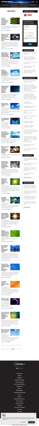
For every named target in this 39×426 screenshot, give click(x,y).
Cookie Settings (23, 422)
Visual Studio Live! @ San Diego (30, 80)
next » (11, 350)
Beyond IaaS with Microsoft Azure (5, 105)
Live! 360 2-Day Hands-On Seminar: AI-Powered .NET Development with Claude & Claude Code (30, 131)
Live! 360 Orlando (27, 102)
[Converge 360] (19, 364)
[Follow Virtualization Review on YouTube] (33, 1)
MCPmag (19, 388)
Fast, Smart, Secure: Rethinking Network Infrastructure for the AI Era (30, 203)
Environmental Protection (19, 384)
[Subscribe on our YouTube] (27, 16)
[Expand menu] (37, 2)
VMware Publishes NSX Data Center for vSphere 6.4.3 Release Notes (5, 233)
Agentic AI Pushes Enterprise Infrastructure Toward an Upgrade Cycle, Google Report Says (30, 58)
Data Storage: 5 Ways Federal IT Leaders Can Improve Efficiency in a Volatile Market (30, 169)
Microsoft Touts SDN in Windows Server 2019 (5, 331)
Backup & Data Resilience (24, 6)
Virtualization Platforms (15, 6)
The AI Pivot (19, 409)
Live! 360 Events (19, 386)
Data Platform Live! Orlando (29, 121)
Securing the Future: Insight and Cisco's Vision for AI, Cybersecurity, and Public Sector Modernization (30, 186)
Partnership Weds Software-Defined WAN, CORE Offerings (5, 54)
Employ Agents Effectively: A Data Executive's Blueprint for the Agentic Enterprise (30, 159)
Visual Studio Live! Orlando (29, 125)
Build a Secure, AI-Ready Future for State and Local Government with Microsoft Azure (30, 192)
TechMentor (19, 405)
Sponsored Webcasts (28, 182)
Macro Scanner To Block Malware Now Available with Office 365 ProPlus (5, 150)
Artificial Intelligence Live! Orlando (30, 106)
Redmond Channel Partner (19, 398)
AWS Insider (19, 377)
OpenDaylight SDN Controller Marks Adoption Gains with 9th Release (5, 216)
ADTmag (19, 375)
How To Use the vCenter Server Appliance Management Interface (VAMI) (5, 315)
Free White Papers (27, 155)
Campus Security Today (19, 379)
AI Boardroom (19, 373)
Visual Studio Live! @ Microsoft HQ (30, 148)
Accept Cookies (31, 422)
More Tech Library (27, 177)
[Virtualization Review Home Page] (7, 2)
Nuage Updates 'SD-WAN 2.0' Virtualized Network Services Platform (5, 89)
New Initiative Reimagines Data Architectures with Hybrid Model (4, 249)
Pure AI (19, 394)
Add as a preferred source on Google (22, 2)
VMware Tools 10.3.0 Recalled (5, 299)
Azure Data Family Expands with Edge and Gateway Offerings (5, 134)
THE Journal (19, 411)
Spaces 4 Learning (19, 403)
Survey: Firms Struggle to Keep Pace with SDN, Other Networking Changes (5, 267)
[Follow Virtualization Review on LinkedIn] (27, 2)
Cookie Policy (5, 419)
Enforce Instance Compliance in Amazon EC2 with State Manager (4, 21)
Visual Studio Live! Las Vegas (29, 144)
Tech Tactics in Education (19, 407)
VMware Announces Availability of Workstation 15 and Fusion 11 (5, 73)
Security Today (19, 401)
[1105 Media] (19, 368)
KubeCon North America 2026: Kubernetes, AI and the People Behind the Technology (29, 71)
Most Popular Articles (28, 50)
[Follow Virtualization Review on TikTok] (30, 2)
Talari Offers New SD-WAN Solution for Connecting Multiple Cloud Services (4, 165)
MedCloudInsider (19, 390)
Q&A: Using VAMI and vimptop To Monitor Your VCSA (4, 181)
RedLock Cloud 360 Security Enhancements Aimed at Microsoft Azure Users (5, 37)
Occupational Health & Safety (19, 392)
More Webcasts (27, 207)
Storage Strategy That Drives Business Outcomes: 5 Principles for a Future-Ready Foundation (30, 197)
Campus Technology (19, 382)
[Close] (35, 414)
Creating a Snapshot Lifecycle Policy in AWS (5, 199)
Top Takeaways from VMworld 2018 (5, 119)
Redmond (19, 396)
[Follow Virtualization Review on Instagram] (31, 2)
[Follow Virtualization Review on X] (28, 1)
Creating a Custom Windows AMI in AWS (5, 283)
